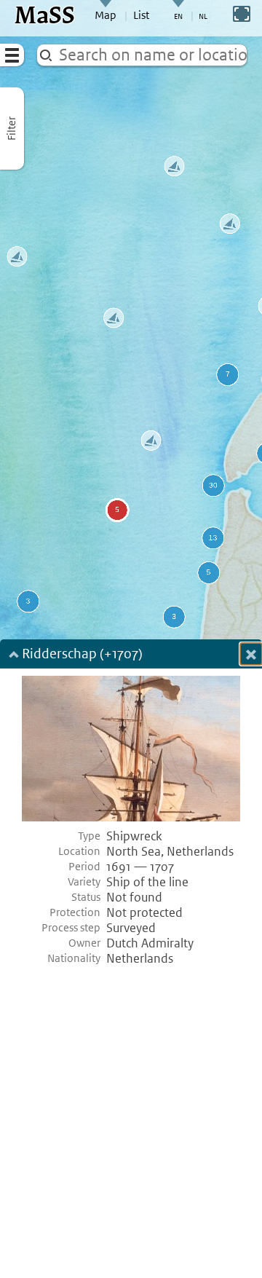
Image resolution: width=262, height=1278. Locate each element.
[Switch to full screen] (241, 14)
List (141, 15)
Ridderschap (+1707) (82, 655)
